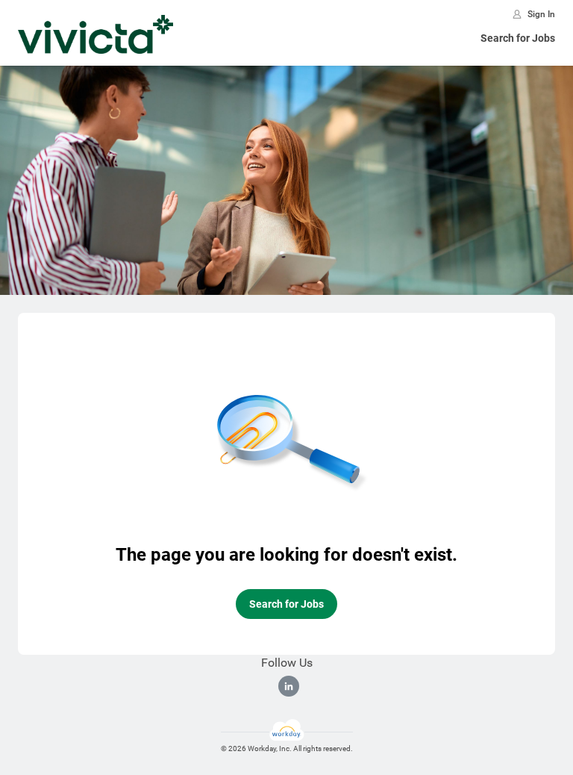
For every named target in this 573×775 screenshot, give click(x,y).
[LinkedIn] (288, 686)
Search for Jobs (517, 38)
